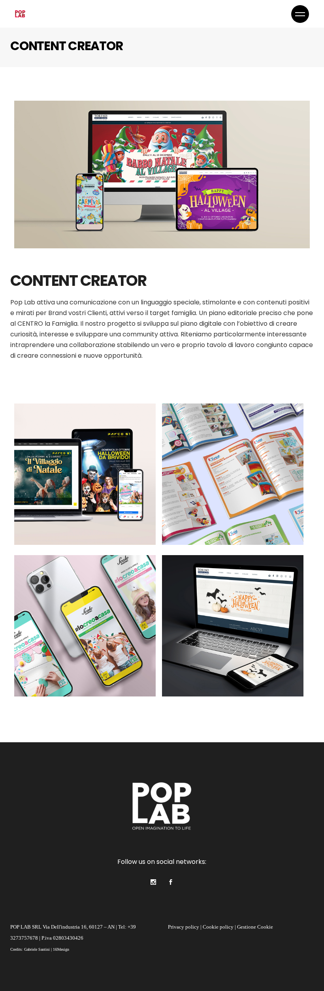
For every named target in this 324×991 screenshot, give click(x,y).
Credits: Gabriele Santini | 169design (39, 949)
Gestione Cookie (255, 927)
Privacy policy (183, 927)
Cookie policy (218, 927)
